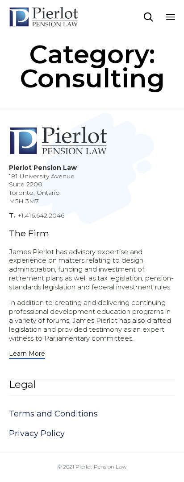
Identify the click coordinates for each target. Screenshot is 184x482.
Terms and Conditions (53, 414)
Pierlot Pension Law (100, 466)
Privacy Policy (37, 433)
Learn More (27, 354)
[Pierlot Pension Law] (53, 17)
